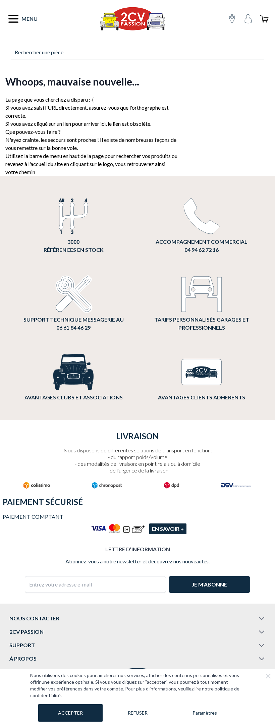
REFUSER (138, 713)
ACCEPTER (70, 713)
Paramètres (204, 713)
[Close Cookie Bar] (268, 676)
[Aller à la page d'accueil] (132, 18)
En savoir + (168, 528)
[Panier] (264, 18)
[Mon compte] (248, 18)
